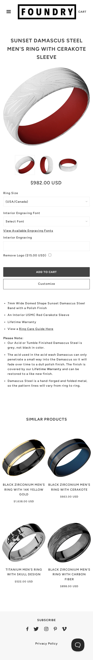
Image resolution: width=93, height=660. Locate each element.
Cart (82, 11)
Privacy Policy (46, 643)
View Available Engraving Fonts (28, 231)
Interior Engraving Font (21, 213)
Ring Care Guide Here (36, 329)
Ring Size (10, 193)
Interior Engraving (17, 237)
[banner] (47, 12)
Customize (46, 284)
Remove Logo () (24, 255)
